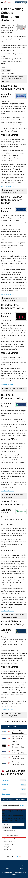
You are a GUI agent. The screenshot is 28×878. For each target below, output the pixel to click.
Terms (7, 868)
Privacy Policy (21, 865)
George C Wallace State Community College (17, 738)
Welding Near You (16, 872)
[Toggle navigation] (2, 2)
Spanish (22, 805)
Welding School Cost (9, 844)
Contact (21, 868)
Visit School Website (7, 186)
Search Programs (19, 2)
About (7, 865)
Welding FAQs (7, 847)
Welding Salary (7, 849)
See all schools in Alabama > (14, 799)
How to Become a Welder (10, 838)
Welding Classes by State (10, 841)
